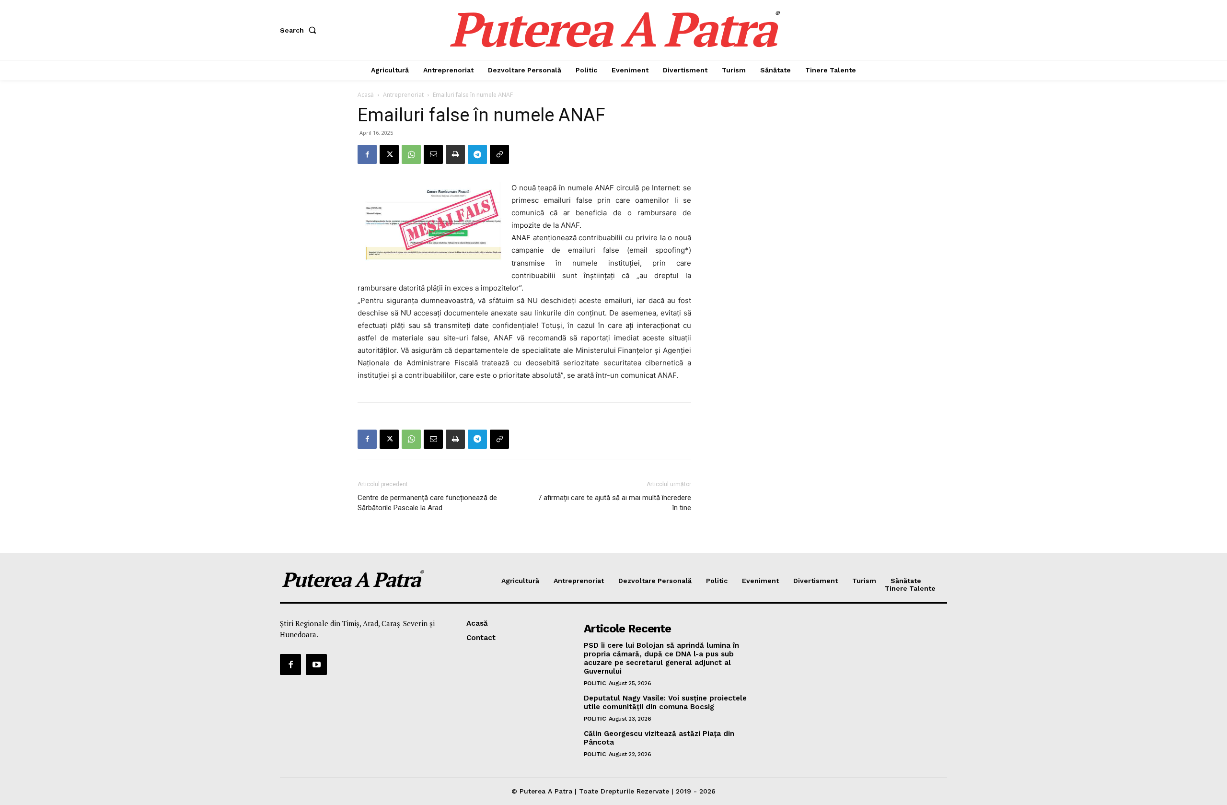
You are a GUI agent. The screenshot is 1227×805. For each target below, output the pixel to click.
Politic (595, 683)
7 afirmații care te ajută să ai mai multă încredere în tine (614, 502)
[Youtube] (316, 664)
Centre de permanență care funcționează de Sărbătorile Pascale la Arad (427, 502)
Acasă (366, 95)
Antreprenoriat (403, 95)
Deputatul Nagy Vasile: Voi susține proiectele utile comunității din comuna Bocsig (665, 702)
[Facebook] (367, 154)
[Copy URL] (499, 154)
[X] (389, 154)
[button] (300, 30)
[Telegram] (477, 154)
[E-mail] (433, 154)
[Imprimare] (455, 154)
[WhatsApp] (411, 154)
